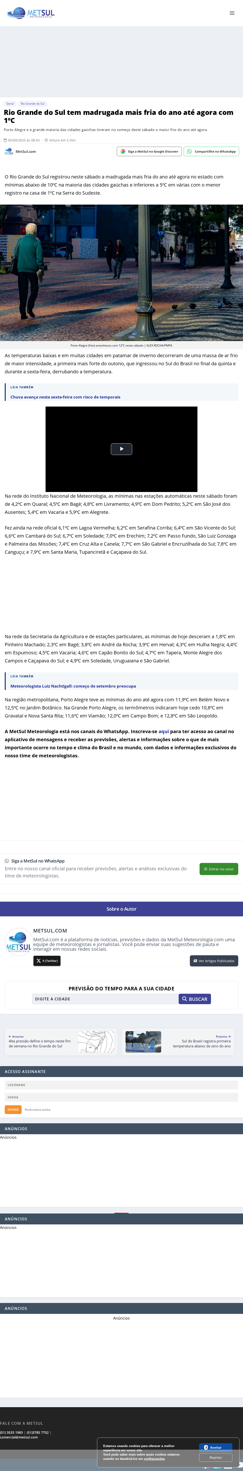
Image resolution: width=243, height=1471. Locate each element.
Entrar (13, 1110)
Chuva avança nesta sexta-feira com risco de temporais (65, 397)
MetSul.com (26, 151)
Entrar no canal (221, 869)
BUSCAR (198, 999)
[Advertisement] (121, 61)
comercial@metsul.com (19, 1437)
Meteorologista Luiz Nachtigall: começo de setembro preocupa (73, 686)
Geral (10, 104)
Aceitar (215, 1447)
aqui (164, 731)
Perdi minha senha (37, 1110)
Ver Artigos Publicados (216, 961)
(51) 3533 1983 (11, 1432)
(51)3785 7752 (38, 1432)
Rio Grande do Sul (32, 104)
